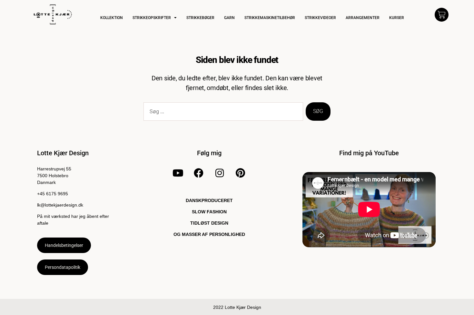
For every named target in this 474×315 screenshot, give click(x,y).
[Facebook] (198, 173)
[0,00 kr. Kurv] (442, 15)
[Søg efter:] (222, 112)
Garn (229, 18)
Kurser (396, 18)
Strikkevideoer (320, 18)
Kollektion (111, 18)
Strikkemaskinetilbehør (269, 18)
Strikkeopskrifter (152, 18)
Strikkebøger (200, 18)
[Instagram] (219, 173)
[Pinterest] (240, 173)
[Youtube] (178, 173)
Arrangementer (363, 18)
